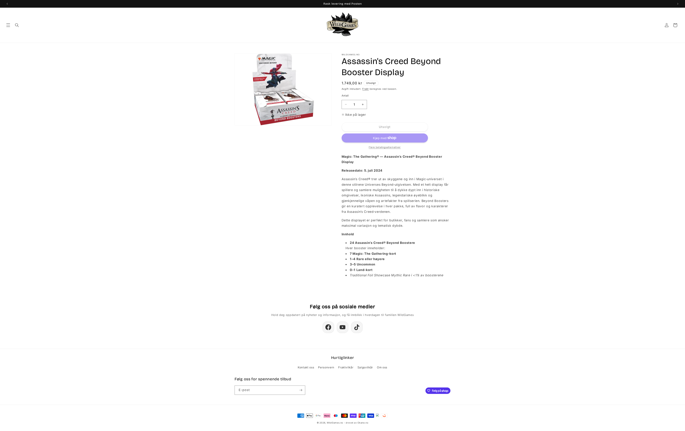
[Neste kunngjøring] (678, 3)
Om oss (382, 367)
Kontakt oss (306, 367)
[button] (8, 25)
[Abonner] (300, 390)
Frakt (365, 88)
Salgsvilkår (365, 367)
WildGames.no (335, 422)
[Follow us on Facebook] (328, 327)
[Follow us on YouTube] (342, 327)
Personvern (326, 367)
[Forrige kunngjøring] (7, 3)
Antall (345, 95)
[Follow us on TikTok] (357, 327)
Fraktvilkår (345, 367)
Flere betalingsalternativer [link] (385, 147)
